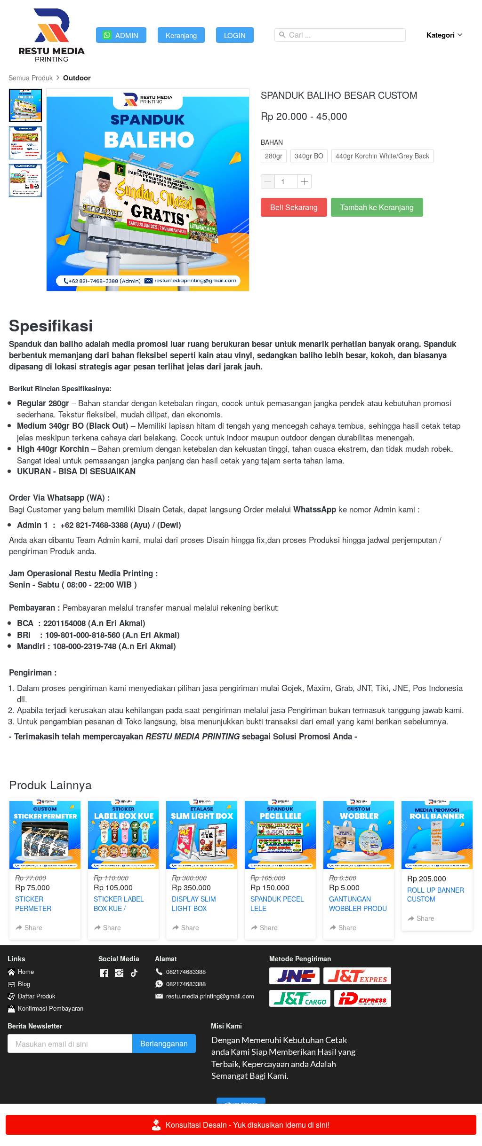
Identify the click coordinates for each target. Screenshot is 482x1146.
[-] (104, 973)
